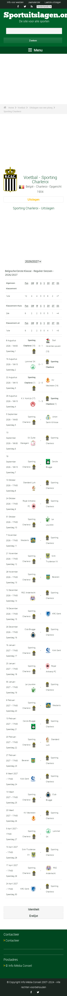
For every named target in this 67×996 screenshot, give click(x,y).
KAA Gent (56, 650)
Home (11, 107)
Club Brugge (30, 629)
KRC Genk (56, 613)
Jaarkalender (34, 2)
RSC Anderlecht (28, 592)
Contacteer (12, 940)
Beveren (55, 577)
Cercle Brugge (29, 721)
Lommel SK (30, 361)
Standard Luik (29, 482)
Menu (38, 50)
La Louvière (30, 684)
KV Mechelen (29, 812)
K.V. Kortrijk (26, 398)
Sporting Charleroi (12, 111)
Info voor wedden (15, 2)
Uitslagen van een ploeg (41, 107)
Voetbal (21, 107)
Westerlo (25, 540)
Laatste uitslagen (53, 2)
